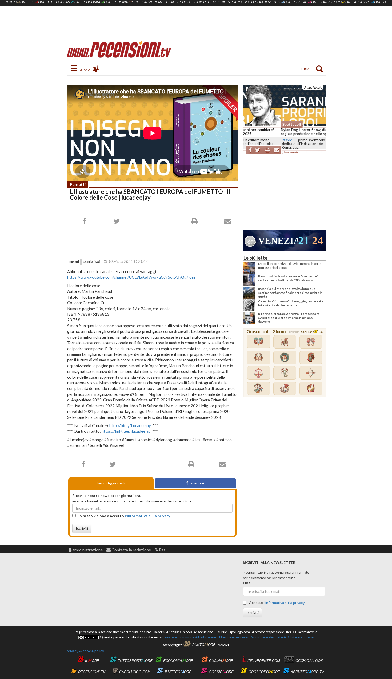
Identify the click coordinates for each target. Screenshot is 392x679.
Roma (250, 140)
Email (248, 583)
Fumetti (78, 184)
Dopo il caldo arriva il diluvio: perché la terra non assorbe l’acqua (289, 265)
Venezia (278, 241)
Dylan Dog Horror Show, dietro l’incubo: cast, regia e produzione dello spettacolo (281, 132)
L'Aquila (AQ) (91, 261)
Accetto (276, 602)
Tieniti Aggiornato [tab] (111, 483)
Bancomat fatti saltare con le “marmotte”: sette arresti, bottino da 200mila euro (288, 278)
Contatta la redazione (131, 549)
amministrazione (87, 549)
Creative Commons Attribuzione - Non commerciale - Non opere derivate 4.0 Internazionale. (238, 637)
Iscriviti (82, 528)
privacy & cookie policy (85, 651)
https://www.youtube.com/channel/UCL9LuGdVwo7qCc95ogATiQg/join (131, 277)
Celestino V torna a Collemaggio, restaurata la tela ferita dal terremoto (290, 303)
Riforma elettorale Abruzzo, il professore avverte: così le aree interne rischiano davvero (288, 317)
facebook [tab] (197, 483)
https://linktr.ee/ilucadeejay (126, 431)
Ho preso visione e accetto (123, 516)
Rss (161, 549)
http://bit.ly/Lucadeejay (130, 425)
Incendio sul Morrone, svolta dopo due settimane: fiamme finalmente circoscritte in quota (290, 292)
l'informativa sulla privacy (147, 516)
